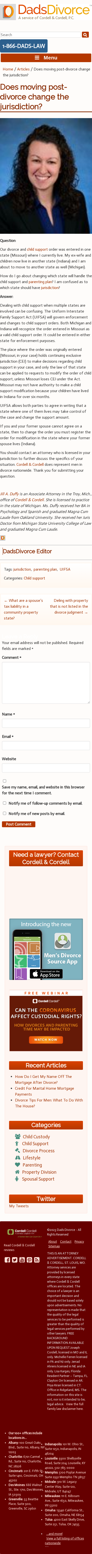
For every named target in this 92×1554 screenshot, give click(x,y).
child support (37, 249)
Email (7, 736)
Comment (11, 657)
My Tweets (19, 1206)
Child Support (35, 1143)
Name (8, 714)
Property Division (39, 1172)
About (52, 1241)
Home (8, 69)
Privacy (79, 1241)
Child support (34, 578)
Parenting (32, 1165)
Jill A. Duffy (9, 494)
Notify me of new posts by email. (37, 813)
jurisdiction (50, 287)
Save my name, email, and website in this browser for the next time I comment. (43, 790)
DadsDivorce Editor (27, 551)
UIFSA (65, 569)
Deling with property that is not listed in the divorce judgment (69, 606)
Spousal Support (38, 1179)
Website (9, 758)
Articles (23, 69)
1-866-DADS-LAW (23, 45)
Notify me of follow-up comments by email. (45, 803)
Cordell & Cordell (30, 464)
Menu (48, 57)
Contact (65, 1241)
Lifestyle (31, 1158)
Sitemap (54, 1246)
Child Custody (36, 1137)
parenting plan (40, 281)
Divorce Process (38, 1151)
